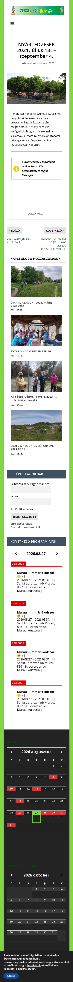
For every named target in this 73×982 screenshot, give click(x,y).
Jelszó (14, 496)
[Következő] (57, 553)
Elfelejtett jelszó (21, 523)
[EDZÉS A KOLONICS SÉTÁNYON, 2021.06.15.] (36, 425)
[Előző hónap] (11, 752)
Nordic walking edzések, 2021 (36, 63)
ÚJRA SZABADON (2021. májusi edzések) (32, 304)
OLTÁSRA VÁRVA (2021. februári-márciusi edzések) (34, 398)
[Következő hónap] (61, 752)
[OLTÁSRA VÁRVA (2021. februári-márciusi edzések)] (36, 376)
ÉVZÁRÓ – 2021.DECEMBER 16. (31, 351)
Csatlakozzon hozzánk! (26, 527)
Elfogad (11, 975)
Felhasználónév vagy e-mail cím (30, 484)
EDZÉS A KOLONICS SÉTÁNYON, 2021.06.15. (32, 447)
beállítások (34, 965)
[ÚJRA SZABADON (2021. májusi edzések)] (36, 281)
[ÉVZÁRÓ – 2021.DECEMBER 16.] (36, 330)
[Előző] (16, 553)
